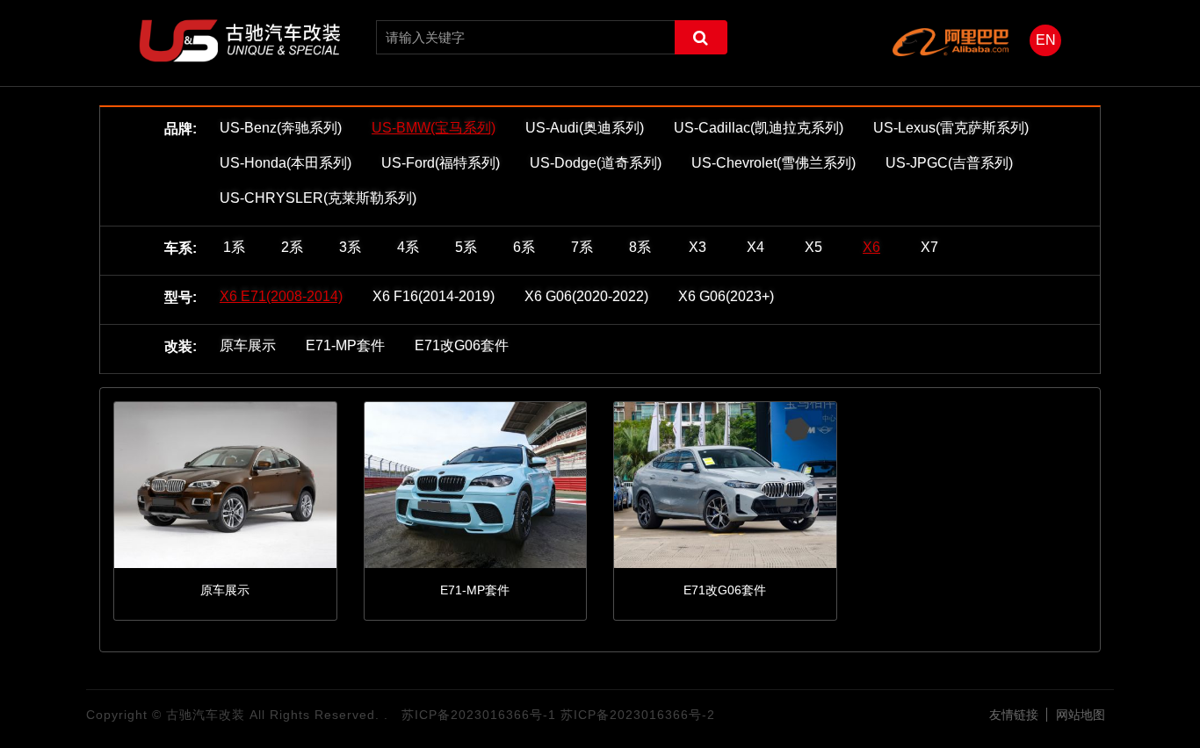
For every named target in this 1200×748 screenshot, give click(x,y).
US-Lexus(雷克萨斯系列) (951, 127)
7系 (582, 247)
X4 (755, 247)
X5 (813, 247)
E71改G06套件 (462, 345)
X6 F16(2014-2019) (433, 296)
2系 (292, 247)
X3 (697, 247)
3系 (350, 247)
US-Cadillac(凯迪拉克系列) (758, 127)
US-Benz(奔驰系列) (281, 127)
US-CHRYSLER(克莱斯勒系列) (318, 198)
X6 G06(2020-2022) (586, 296)
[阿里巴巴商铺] (950, 42)
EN (1046, 39)
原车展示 (248, 345)
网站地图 (1080, 715)
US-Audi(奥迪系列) (584, 127)
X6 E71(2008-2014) (281, 296)
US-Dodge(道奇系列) (595, 162)
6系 (524, 247)
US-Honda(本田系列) (285, 162)
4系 (408, 247)
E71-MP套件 (345, 345)
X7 (929, 247)
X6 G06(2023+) (726, 296)
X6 (871, 247)
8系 (640, 247)
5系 (466, 247)
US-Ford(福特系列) (440, 162)
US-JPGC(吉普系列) (949, 162)
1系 (234, 247)
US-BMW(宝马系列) (433, 127)
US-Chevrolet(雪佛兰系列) (773, 162)
